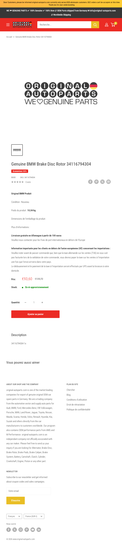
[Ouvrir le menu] (8, 24)
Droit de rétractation (76, 404)
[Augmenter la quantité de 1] (42, 302)
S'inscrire (15, 500)
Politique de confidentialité (78, 409)
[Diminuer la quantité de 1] (25, 302)
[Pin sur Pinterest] (96, 181)
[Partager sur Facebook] (90, 181)
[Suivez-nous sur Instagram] (20, 529)
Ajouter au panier (35, 314)
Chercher (71, 389)
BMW (13, 177)
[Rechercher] (95, 24)
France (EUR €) (31, 516)
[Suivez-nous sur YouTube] (32, 529)
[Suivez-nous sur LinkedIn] (39, 529)
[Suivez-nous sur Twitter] (14, 529)
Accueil (9, 37)
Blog (69, 394)
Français (11, 516)
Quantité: (15, 302)
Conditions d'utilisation (77, 399)
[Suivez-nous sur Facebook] (8, 529)
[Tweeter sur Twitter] (102, 181)
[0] (113, 25)
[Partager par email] (108, 181)
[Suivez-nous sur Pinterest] (26, 529)
